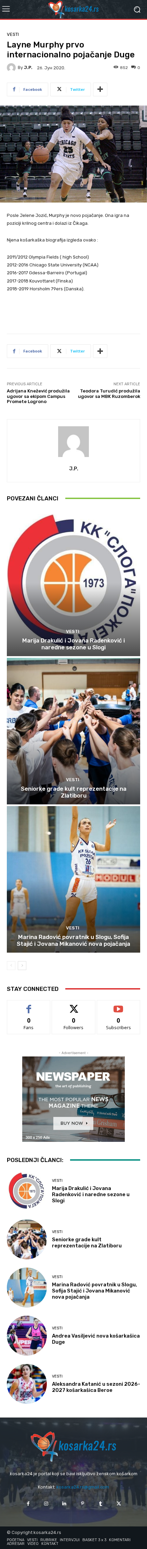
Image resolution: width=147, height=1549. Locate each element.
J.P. (28, 67)
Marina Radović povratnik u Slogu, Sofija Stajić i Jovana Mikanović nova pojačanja (73, 940)
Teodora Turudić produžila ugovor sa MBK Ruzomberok (109, 393)
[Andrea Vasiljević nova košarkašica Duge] (27, 1336)
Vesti (13, 34)
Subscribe (118, 1005)
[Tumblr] (100, 1503)
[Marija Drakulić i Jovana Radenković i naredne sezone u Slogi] (73, 583)
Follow (74, 1005)
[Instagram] (46, 1503)
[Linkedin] (64, 1503)
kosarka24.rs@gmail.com (82, 1487)
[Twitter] (118, 1503)
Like (29, 1005)
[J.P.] (12, 67)
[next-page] (22, 965)
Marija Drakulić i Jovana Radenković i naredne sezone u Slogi (73, 644)
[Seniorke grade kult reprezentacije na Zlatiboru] (73, 731)
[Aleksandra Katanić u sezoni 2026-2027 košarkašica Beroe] (27, 1384)
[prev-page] (11, 965)
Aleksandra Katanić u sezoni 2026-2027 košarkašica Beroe (96, 1387)
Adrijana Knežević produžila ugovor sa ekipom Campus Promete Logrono (38, 396)
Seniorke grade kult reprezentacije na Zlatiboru (73, 792)
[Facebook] (28, 1503)
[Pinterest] (82, 1503)
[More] (100, 89)
